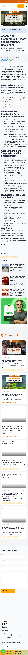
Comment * (4, 572)
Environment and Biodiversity (9, 503)
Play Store (3, 250)
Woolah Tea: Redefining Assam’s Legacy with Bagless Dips (12, 395)
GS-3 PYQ (15, 436)
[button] (3, 651)
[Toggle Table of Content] (23, 98)
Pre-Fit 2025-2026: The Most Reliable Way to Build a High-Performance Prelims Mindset (17, 278)
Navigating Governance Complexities (12, 106)
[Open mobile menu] (26, 6)
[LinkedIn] (7, 60)
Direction (6, 646)
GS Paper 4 (9, 537)
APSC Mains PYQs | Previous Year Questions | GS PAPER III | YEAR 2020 (13, 427)
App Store (3, 253)
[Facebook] (2, 60)
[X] (5, 60)
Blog (4, 436)
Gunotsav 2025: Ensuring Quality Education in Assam (12, 360)
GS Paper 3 (9, 436)
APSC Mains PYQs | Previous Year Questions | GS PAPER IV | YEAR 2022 (13, 528)
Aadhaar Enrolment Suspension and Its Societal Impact (12, 103)
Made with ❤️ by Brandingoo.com (14, 653)
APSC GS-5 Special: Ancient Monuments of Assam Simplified (12, 461)
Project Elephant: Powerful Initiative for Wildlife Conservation (13, 493)
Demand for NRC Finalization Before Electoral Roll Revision (13, 100)
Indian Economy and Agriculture (9, 402)
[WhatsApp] (10, 60)
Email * (3, 560)
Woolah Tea (7, 244)
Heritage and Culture (14, 469)
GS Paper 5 (6, 29)
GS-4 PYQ (15, 537)
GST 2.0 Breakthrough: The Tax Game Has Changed (17, 290)
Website (3, 566)
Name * (3, 554)
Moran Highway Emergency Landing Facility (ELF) (17, 265)
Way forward (6, 107)
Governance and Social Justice (15, 29)
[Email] (12, 60)
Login (21, 6)
